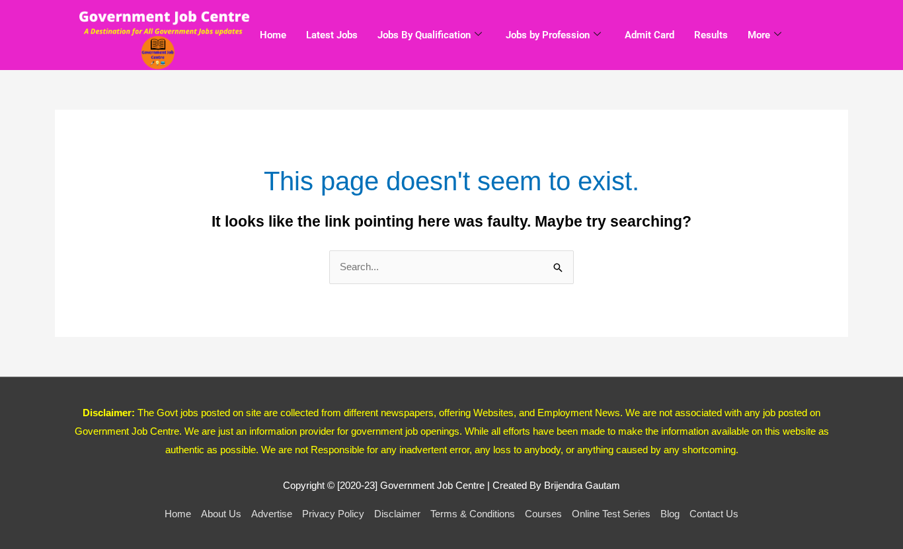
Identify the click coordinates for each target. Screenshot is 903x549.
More (759, 35)
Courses (543, 513)
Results (711, 35)
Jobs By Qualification (424, 35)
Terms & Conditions (472, 513)
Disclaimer (397, 513)
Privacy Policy (333, 513)
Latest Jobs (332, 35)
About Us (221, 513)
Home (273, 35)
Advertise (271, 513)
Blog (670, 513)
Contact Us (713, 513)
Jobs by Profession (548, 35)
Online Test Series (611, 513)
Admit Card (649, 35)
